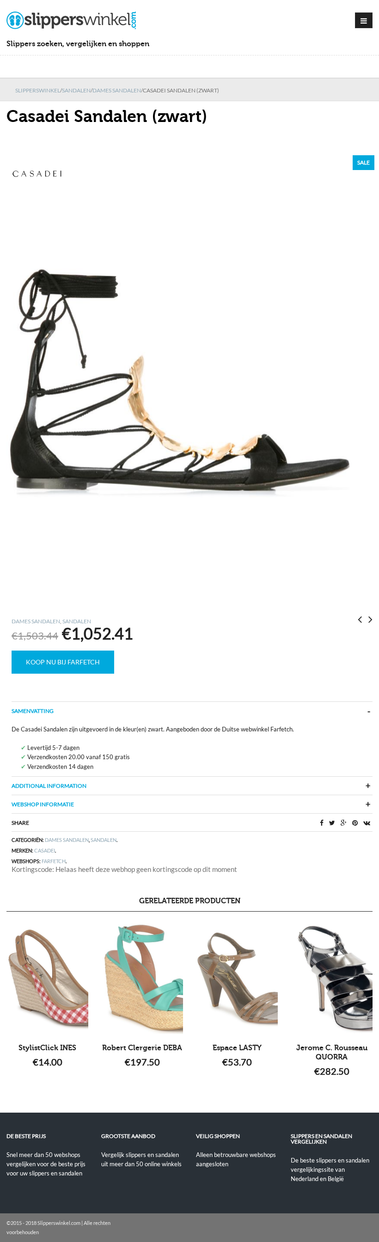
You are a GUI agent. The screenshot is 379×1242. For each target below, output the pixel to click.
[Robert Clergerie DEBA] (142, 978)
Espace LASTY (237, 1048)
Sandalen (76, 90)
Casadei (44, 850)
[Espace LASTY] (237, 978)
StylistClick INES (47, 1048)
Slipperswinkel (37, 90)
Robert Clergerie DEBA (142, 1048)
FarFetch (54, 861)
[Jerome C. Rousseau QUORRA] (332, 978)
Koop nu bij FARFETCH (63, 662)
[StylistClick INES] (47, 978)
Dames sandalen (116, 90)
